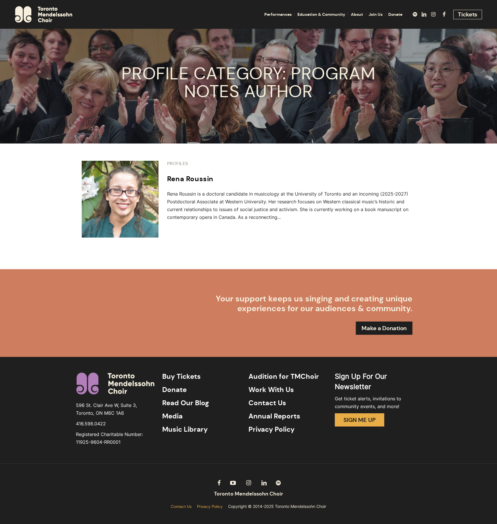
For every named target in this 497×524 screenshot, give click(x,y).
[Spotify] (414, 14)
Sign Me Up (359, 420)
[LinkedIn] (424, 14)
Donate (174, 389)
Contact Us (267, 403)
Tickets (467, 14)
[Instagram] (433, 14)
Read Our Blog (185, 403)
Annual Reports (274, 416)
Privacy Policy (271, 429)
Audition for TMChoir (283, 376)
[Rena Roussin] (120, 199)
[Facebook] (444, 14)
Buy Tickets (181, 376)
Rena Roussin (190, 179)
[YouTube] (233, 482)
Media (172, 416)
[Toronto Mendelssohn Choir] (248, 494)
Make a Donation (384, 328)
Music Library (185, 429)
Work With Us (271, 389)
